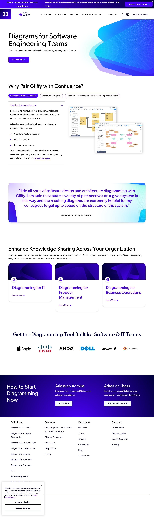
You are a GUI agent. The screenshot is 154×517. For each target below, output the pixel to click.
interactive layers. (42, 158)
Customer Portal (119, 428)
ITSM (13, 471)
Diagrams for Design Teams (23, 448)
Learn (72, 14)
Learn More (17, 295)
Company (109, 14)
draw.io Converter (120, 439)
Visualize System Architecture (23, 95)
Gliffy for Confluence (54, 437)
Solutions (44, 14)
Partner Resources (90, 14)
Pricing (48, 454)
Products (59, 14)
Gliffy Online (50, 448)
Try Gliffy (63, 403)
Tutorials (82, 439)
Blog (80, 450)
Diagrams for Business (20, 454)
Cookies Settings (23, 508)
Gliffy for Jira (50, 443)
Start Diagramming (139, 14)
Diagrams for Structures (21, 459)
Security (115, 444)
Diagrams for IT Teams (20, 428)
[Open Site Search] (123, 14)
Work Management (19, 476)
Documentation (119, 433)
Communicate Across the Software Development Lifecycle (92, 96)
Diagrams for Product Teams (23, 443)
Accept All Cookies (23, 502)
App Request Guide (116, 403)
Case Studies (84, 444)
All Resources (84, 456)
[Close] (41, 485)
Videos (81, 433)
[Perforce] (5, 14)
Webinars (82, 428)
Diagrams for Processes (21, 465)
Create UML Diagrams (51, 96)
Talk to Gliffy (17, 59)
